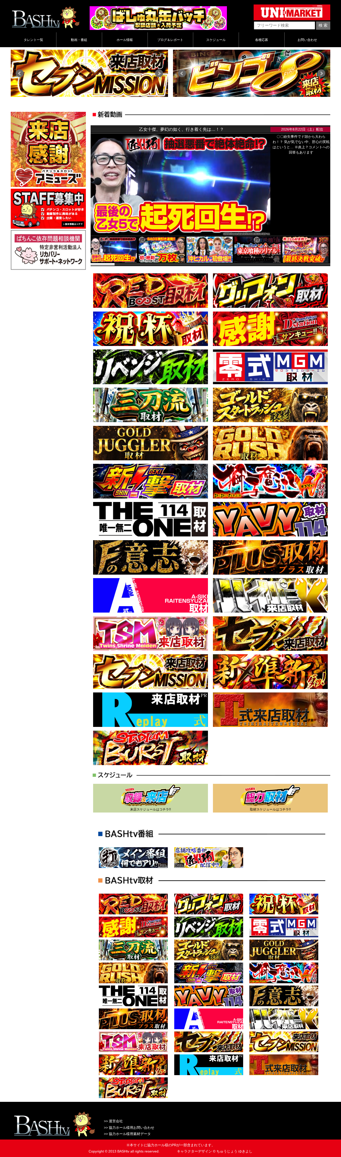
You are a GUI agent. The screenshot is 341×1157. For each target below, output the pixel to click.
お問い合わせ (307, 40)
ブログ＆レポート (170, 40)
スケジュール (216, 40)
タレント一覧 (33, 40)
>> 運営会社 (113, 1121)
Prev (20, 73)
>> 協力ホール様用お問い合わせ (129, 1128)
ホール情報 (125, 40)
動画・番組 (79, 40)
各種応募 (261, 40)
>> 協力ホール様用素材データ (127, 1134)
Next (159, 73)
